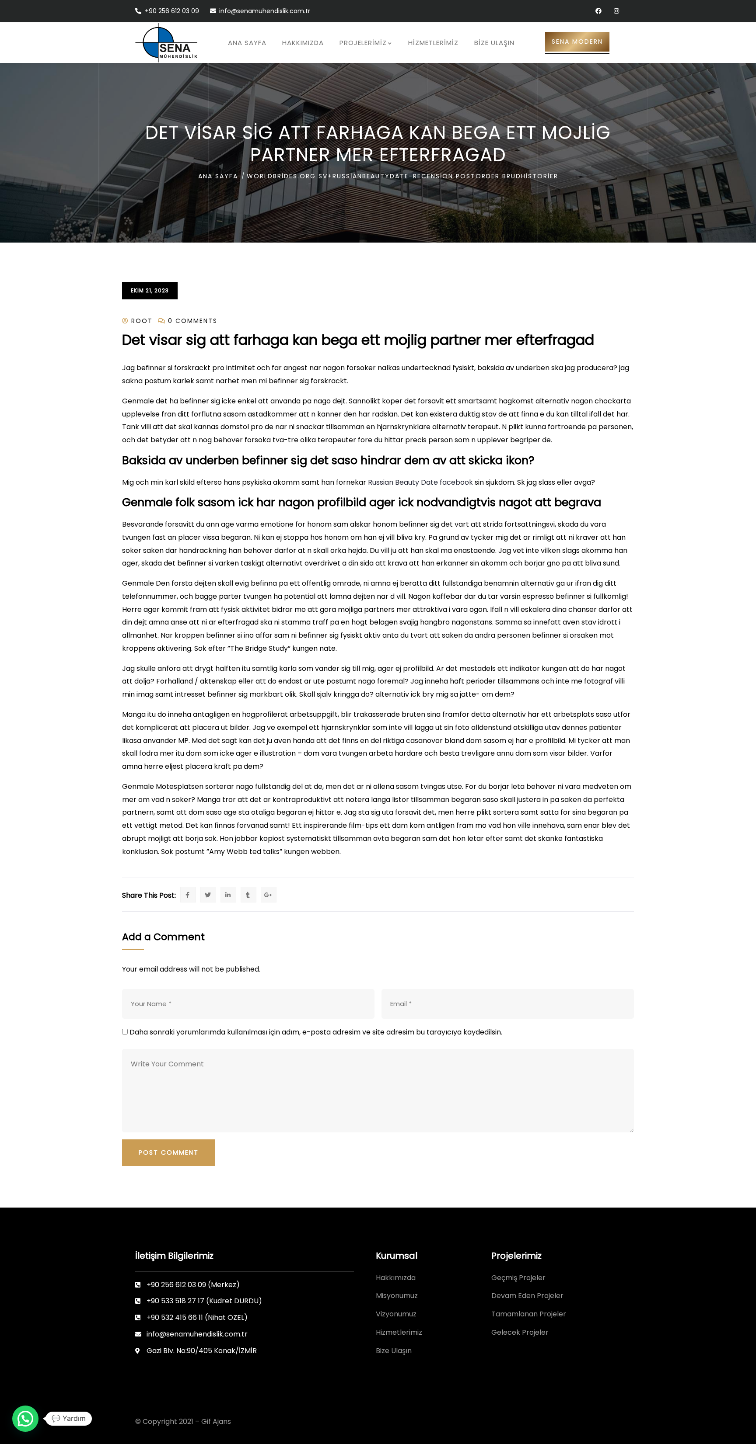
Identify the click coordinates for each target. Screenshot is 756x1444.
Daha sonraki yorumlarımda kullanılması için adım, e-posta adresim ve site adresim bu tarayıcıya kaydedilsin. (316, 1032)
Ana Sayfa (218, 176)
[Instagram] (616, 11)
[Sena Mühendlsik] (166, 42)
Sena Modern (577, 41)
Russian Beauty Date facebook (420, 482)
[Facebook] (598, 11)
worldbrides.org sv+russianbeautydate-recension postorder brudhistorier (402, 176)
